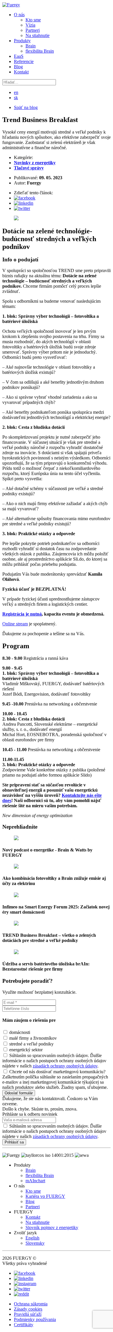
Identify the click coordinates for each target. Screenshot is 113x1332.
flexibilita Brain (39, 51)
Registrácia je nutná (22, 613)
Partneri (32, 30)
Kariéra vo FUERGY (45, 1196)
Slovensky (35, 1243)
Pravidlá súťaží (27, 1314)
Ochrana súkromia (31, 1303)
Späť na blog (26, 107)
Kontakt (21, 71)
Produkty (22, 40)
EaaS (18, 56)
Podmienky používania (35, 1319)
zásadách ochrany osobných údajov (65, 1065)
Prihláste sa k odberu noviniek (29, 1114)
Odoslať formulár (19, 1093)
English (32, 1237)
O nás (19, 14)
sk (16, 97)
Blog (18, 66)
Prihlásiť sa (14, 1142)
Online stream (15, 623)
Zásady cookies (28, 1309)
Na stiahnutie (37, 35)
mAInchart (35, 1180)
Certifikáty (23, 1324)
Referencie (24, 61)
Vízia (30, 25)
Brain (30, 45)
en (16, 92)
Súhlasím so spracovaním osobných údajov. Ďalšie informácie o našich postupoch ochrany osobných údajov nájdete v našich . (54, 1131)
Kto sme (33, 19)
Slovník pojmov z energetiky (51, 1227)
